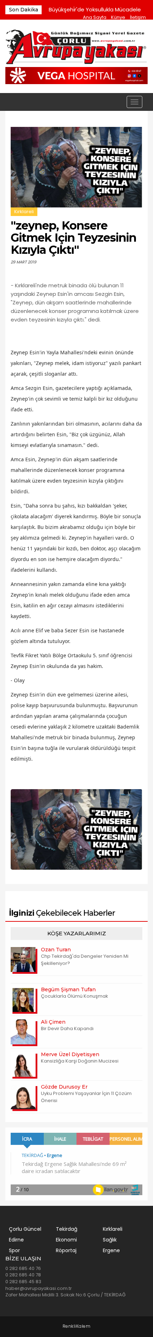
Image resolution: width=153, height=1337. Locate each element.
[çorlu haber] (76, 47)
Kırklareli (24, 211)
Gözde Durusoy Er (64, 1087)
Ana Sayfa (94, 17)
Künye (118, 17)
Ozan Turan (56, 949)
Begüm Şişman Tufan (68, 989)
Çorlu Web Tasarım (76, 1326)
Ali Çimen (53, 1022)
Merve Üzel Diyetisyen (70, 1054)
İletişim (138, 17)
